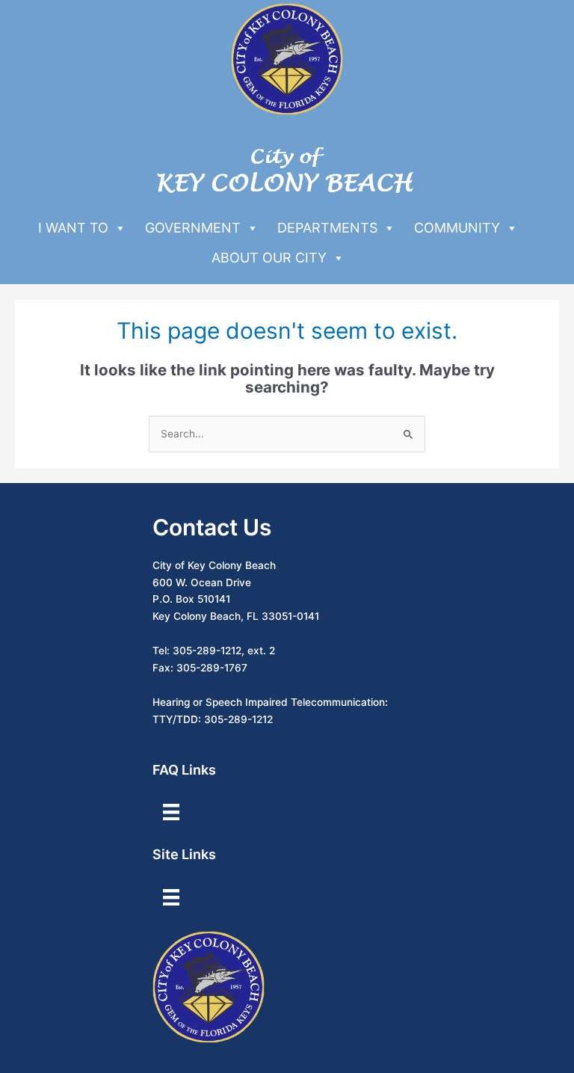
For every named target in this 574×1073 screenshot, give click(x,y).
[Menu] (171, 812)
